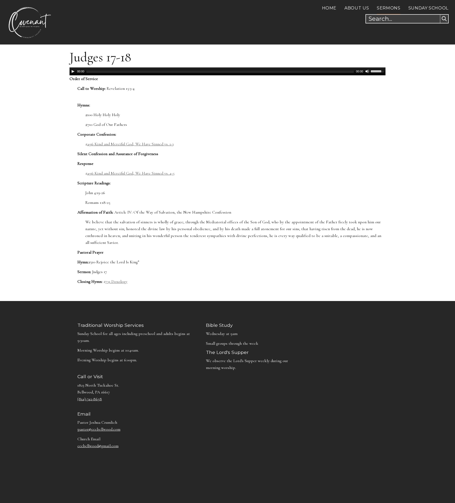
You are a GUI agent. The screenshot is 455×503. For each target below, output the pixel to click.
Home (329, 8)
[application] (227, 71)
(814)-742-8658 (89, 399)
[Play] (73, 71)
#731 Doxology (115, 281)
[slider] (378, 70)
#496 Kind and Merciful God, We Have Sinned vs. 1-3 (129, 144)
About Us (356, 8)
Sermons (388, 8)
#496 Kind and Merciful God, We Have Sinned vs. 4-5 (130, 173)
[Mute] (367, 71)
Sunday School (428, 8)
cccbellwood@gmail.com (97, 445)
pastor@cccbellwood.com (98, 429)
